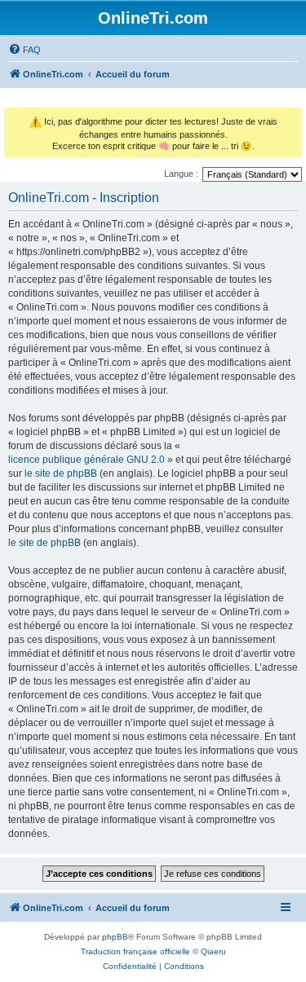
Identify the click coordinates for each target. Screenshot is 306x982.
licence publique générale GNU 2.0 (86, 459)
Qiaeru (213, 951)
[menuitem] (24, 49)
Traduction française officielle (135, 951)
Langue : (181, 173)
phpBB (115, 936)
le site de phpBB (60, 473)
